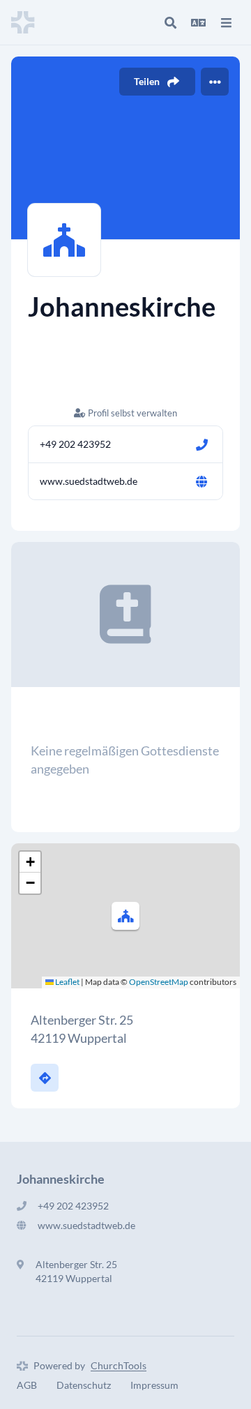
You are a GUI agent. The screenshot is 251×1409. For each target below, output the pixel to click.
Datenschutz (83, 1385)
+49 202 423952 (75, 444)
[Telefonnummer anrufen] (201, 444)
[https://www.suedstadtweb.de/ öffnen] (201, 481)
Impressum (154, 1385)
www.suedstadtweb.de (88, 481)
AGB (27, 1385)
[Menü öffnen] (226, 22)
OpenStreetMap (158, 982)
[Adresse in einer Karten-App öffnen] (45, 1078)
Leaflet (66, 982)
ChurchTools (118, 1365)
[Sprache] (198, 22)
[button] (125, 916)
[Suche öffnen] (170, 22)
